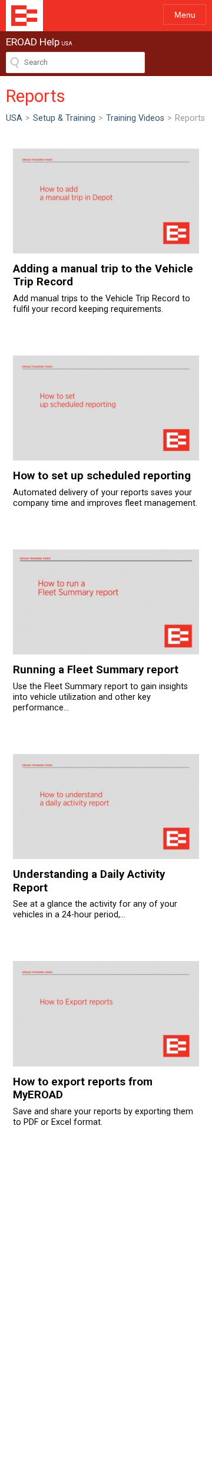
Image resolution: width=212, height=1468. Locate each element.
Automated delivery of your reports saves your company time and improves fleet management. (105, 488)
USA (14, 118)
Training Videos (135, 118)
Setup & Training (64, 118)
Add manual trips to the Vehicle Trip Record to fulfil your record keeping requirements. (103, 288)
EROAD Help (24, 15)
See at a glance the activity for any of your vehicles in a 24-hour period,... (95, 894)
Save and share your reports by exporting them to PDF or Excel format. (103, 1101)
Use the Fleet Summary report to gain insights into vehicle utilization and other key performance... (100, 687)
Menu (185, 14)
